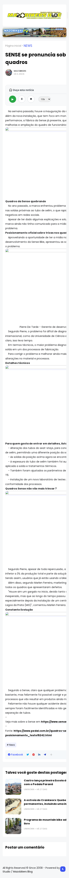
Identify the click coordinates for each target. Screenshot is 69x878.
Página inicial (13, 46)
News (28, 46)
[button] (51, 754)
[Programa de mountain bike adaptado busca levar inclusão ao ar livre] (13, 826)
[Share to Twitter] (28, 754)
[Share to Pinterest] (33, 754)
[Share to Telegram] (45, 754)
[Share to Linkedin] (39, 754)
